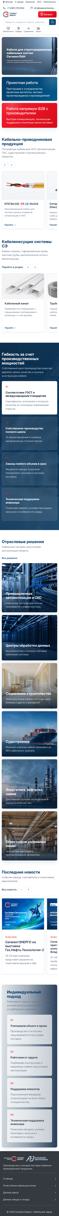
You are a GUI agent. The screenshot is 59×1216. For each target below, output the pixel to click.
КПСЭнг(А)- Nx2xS (21, 203)
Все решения (9, 558)
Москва (9, 2)
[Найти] (52, 22)
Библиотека (8, 31)
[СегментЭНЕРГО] (20, 14)
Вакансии (30, 2)
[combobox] (26, 22)
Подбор (18, 31)
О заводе (19, 2)
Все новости (9, 889)
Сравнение (28, 31)
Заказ (38, 31)
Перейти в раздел (12, 267)
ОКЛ (39, 2)
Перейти (8, 225)
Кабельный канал (17, 303)
